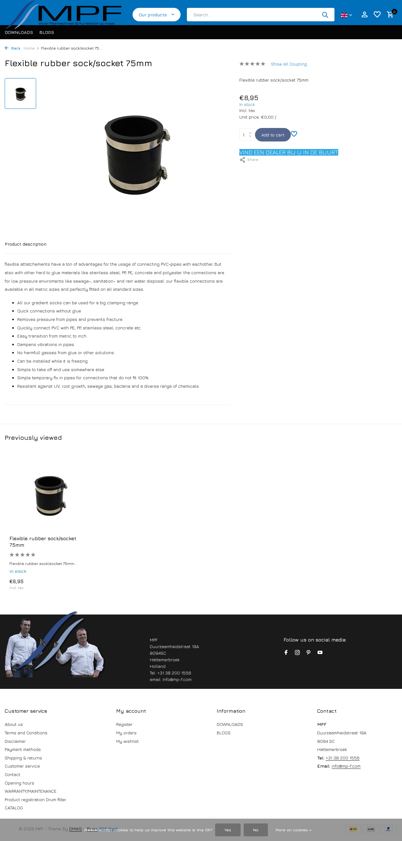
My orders (126, 732)
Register (124, 724)
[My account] (364, 14)
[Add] (80, 584)
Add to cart (273, 134)
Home (29, 48)
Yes (228, 830)
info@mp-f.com (346, 766)
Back (15, 48)
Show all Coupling (289, 64)
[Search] (325, 15)
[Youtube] (320, 653)
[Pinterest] (308, 653)
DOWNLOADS (19, 32)
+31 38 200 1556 (343, 757)
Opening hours (19, 782)
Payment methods (23, 749)
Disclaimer (15, 741)
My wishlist (127, 741)
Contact (12, 774)
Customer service (22, 766)
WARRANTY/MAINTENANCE (31, 791)
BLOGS (46, 32)
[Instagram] (297, 653)
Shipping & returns (23, 757)
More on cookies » (294, 830)
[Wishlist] (377, 15)
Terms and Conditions (26, 732)
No (255, 830)
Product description (25, 244)
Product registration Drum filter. (36, 799)
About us (14, 724)
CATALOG (14, 807)
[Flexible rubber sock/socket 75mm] (50, 493)
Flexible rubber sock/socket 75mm (42, 541)
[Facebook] (286, 653)
